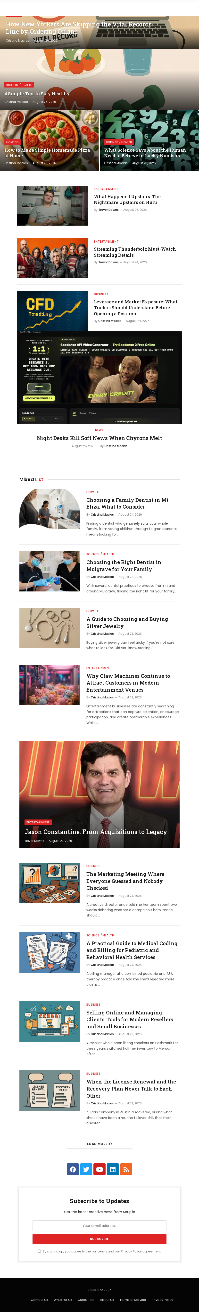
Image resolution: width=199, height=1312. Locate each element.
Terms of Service (133, 1299)
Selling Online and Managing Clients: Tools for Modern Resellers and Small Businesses (129, 1019)
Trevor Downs (108, 210)
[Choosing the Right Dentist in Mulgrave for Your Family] (49, 571)
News (99, 430)
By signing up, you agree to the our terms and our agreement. (101, 1251)
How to (12, 142)
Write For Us (63, 1299)
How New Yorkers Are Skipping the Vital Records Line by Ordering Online (79, 28)
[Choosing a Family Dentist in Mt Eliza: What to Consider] (49, 509)
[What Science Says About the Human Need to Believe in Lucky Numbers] (149, 140)
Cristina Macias (17, 40)
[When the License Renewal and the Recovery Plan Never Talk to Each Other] (49, 1090)
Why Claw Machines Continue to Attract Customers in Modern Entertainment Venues (128, 682)
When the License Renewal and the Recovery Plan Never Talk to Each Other (131, 1088)
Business (101, 294)
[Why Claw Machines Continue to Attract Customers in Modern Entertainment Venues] (49, 685)
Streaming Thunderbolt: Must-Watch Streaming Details (135, 252)
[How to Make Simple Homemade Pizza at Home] (49, 140)
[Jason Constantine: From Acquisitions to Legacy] (99, 794)
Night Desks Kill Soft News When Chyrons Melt (99, 437)
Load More (97, 1144)
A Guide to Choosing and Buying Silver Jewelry (127, 622)
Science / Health (19, 85)
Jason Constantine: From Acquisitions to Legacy (96, 832)
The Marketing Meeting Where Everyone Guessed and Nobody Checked (125, 881)
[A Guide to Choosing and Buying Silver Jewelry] (49, 628)
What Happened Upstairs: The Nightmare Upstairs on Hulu (127, 199)
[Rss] (126, 1169)
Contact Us (39, 1299)
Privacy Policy (131, 1251)
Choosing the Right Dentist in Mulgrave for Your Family (123, 565)
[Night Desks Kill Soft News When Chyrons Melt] (99, 377)
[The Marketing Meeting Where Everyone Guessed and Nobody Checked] (49, 883)
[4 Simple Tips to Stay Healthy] (99, 79)
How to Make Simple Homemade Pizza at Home (47, 152)
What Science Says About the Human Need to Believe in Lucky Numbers (145, 152)
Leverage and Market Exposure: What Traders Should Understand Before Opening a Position (135, 308)
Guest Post (86, 1299)
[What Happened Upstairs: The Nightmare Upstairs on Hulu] (52, 206)
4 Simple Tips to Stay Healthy (37, 94)
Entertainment (106, 189)
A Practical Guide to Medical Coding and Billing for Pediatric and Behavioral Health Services (132, 950)
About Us (107, 1299)
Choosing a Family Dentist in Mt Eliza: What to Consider (127, 503)
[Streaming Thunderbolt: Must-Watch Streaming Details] (52, 258)
